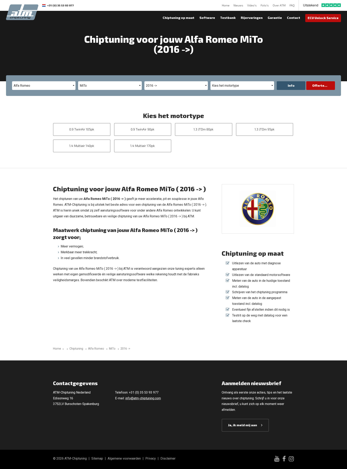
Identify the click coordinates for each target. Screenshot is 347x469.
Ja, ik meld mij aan (242, 425)
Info (291, 85)
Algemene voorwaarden (124, 458)
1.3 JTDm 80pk (203, 129)
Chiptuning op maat (178, 17)
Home (226, 5)
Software (207, 17)
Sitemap (97, 458)
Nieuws (238, 5)
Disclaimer (168, 458)
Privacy (150, 458)
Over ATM (279, 5)
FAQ (292, 5)
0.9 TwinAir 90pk (142, 129)
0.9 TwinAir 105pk (81, 129)
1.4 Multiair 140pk (81, 146)
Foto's (265, 5)
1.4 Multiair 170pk (142, 146)
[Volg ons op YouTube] (276, 459)
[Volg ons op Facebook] (284, 459)
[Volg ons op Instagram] (291, 459)
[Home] (66, 348)
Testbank (228, 17)
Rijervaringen (252, 17)
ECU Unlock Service (323, 18)
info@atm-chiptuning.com (143, 398)
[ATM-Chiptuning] (22, 11)
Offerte (318, 85)
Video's (252, 5)
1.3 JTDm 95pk (265, 129)
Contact (293, 17)
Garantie (275, 17)
